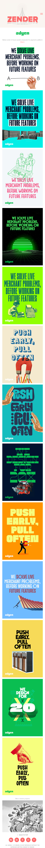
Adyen (22, 42)
